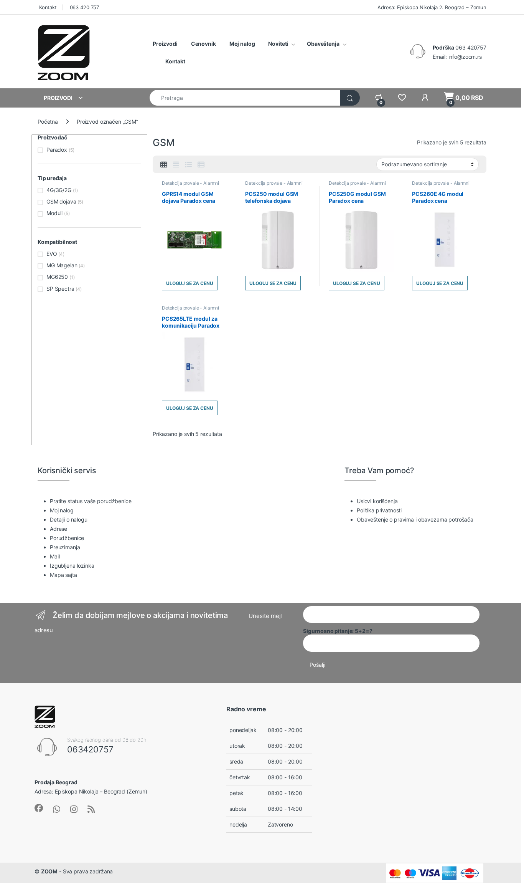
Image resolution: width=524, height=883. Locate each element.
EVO (51, 253)
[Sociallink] (39, 808)
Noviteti (278, 43)
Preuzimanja (65, 547)
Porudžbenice (67, 538)
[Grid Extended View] (176, 164)
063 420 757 (83, 7)
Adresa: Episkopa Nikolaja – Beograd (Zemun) (91, 791)
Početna (48, 121)
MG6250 (57, 276)
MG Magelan (61, 265)
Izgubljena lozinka (72, 565)
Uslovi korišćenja (377, 501)
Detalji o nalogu (68, 519)
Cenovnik (203, 43)
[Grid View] (163, 164)
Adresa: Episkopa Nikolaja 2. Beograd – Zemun (431, 7)
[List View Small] (201, 164)
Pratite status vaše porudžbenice (91, 501)
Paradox (56, 149)
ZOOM (49, 871)
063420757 (90, 749)
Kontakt (47, 7)
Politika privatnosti (379, 510)
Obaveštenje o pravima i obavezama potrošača (415, 519)
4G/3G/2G (58, 190)
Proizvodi (165, 43)
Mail (54, 556)
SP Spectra (60, 288)
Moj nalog (242, 43)
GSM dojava (61, 201)
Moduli (54, 213)
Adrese (58, 528)
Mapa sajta (63, 575)
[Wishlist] (401, 97)
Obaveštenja (323, 43)
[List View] (188, 164)
